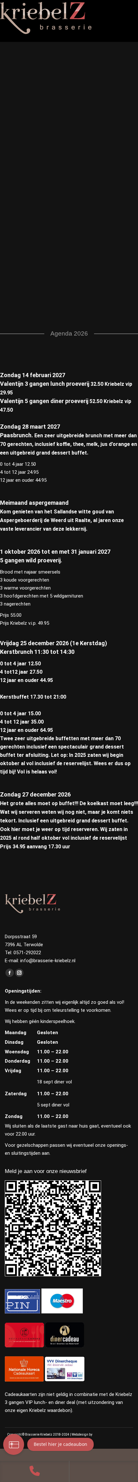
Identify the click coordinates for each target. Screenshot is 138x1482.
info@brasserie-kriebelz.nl (47, 960)
